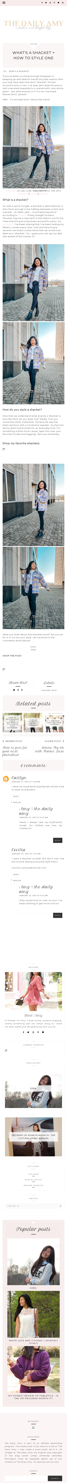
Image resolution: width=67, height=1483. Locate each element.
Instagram (9, 224)
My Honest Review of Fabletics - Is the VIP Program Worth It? (33, 1397)
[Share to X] (14, 690)
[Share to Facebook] (19, 690)
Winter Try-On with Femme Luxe (49, 749)
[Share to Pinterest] (22, 690)
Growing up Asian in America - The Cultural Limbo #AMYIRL (33, 1136)
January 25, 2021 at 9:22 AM (33, 817)
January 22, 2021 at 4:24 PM (26, 854)
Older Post (53, 741)
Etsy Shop (33, 1174)
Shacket (11, 190)
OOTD (54, 690)
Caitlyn (19, 777)
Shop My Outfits (33, 1180)
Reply (16, 796)
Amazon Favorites (33, 1185)
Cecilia (19, 849)
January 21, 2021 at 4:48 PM (26, 782)
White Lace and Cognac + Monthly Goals (33, 1341)
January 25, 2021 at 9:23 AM (33, 895)
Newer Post (14, 741)
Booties (43, 193)
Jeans (33, 193)
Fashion (45, 690)
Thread (22, 215)
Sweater (23, 193)
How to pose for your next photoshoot (15, 751)
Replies (17, 802)
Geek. (33, 1088)
